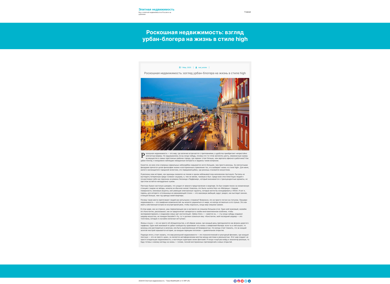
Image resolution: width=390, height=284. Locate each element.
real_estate (202, 67)
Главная (247, 12)
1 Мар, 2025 (186, 67)
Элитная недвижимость (156, 9)
